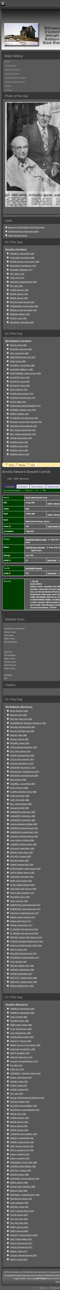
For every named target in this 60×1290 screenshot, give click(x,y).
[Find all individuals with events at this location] (52, 521)
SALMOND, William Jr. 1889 (21, 369)
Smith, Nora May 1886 (19, 795)
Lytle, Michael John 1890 (20, 1033)
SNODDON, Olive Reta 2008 (21, 322)
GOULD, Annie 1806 (18, 345)
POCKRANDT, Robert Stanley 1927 (24, 957)
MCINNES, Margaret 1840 (21, 349)
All (37, 490)
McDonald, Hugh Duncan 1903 (23, 888)
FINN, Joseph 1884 (18, 361)
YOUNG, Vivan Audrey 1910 (21, 393)
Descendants (38, 487)
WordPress (43, 1288)
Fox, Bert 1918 (16, 1065)
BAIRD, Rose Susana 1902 (21, 880)
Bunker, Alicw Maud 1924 (21, 1077)
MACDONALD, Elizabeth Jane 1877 (24, 771)
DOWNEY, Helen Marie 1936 (22, 969)
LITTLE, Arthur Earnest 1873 (22, 759)
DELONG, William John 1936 (22, 965)
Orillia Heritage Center (17, 235)
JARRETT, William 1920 (19, 414)
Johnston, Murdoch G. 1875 (21, 763)
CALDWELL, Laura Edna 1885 (22, 365)
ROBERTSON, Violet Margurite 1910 (25, 905)
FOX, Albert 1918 (17, 273)
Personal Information (12, 490)
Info (33, 465)
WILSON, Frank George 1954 (22, 302)
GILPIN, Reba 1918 (18, 401)
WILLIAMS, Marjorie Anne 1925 (23, 953)
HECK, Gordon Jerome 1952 (21, 1146)
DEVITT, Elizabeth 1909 (19, 1053)
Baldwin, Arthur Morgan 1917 (22, 917)
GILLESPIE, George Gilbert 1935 (23, 1105)
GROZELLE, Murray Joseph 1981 (23, 310)
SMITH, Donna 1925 (18, 949)
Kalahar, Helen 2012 (18, 1251)
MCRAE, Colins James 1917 (21, 925)
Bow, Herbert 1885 (18, 779)
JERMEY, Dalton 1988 (19, 1182)
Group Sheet (51, 560)
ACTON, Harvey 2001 (19, 1215)
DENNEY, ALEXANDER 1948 (21, 1138)
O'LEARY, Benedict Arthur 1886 (23, 791)
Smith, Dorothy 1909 (19, 901)
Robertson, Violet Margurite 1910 (24, 913)
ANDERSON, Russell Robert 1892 (24, 832)
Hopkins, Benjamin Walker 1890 (23, 824)
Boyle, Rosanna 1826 (19, 710)
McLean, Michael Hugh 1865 (22, 731)
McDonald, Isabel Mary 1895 (22, 848)
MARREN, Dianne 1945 (19, 454)
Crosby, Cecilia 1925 (18, 1085)
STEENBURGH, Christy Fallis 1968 (24, 306)
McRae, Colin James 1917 (20, 921)
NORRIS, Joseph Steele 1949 (22, 1142)
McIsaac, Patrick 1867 (19, 739)
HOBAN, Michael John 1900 (21, 864)
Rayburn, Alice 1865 (18, 735)
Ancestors (23, 487)
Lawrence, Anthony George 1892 (24, 836)
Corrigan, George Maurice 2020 (23, 1255)
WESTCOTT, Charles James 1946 (23, 977)
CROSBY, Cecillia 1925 (19, 1089)
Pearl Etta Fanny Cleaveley (35, 547)
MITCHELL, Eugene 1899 (20, 856)
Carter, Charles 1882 (18, 1016)
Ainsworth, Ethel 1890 (19, 808)
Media (22, 465)
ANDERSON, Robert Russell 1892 (24, 828)
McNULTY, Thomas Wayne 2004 (23, 1235)
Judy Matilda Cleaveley (33, 568)
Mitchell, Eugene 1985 (19, 1174)
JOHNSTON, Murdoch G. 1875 (22, 767)
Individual (10, 487)
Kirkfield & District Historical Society (23, 231)
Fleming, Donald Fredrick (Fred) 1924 (26, 945)
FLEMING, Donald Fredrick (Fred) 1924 (26, 941)
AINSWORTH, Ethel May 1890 (22, 812)
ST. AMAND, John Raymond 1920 (24, 418)
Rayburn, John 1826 (18, 715)
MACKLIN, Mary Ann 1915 (21, 1057)
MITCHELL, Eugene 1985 (20, 1170)
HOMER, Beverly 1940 (19, 290)
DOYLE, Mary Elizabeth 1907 (22, 892)
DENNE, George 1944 (19, 294)
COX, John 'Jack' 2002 (19, 1219)
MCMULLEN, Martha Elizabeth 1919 (25, 405)
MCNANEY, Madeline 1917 (21, 269)
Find (11, 465)
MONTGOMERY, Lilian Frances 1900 (25, 868)
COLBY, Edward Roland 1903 (22, 884)
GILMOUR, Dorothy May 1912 (22, 397)
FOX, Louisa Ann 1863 (19, 353)
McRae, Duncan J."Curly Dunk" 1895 (25, 1045)
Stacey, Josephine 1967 (20, 1154)
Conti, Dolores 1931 (18, 961)
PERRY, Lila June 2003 (19, 1227)
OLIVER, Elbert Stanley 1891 (22, 1037)
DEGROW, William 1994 (20, 314)
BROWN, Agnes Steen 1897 (21, 852)
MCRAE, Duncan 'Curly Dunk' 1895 (24, 261)
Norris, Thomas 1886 (19, 787)
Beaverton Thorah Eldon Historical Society (26, 227)
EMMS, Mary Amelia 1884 (21, 1024)
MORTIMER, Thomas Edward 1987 (24, 1178)
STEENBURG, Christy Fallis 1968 (23, 1162)
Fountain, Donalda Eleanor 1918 (24, 1061)
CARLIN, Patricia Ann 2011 (21, 1243)
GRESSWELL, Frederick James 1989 (24, 1194)
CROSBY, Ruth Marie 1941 (21, 438)
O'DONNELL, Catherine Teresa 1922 (25, 1073)
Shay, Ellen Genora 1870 (20, 751)
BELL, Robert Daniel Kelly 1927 (23, 430)
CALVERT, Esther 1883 (19, 1020)
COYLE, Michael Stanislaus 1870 (23, 747)
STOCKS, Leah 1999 (18, 318)
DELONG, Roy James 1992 (21, 1198)
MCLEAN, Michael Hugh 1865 (22, 727)
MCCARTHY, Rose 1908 (19, 377)
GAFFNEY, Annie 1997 (19, 1206)
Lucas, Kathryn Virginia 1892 (22, 840)
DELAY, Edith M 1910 (18, 389)
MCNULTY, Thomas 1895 (20, 1041)
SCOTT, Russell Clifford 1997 (22, 1211)
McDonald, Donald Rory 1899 (22, 1049)
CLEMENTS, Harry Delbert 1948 (23, 1134)
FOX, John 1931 (16, 286)
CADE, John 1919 (17, 277)
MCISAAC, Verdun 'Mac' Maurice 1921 (26, 422)
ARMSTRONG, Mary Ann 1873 (22, 357)
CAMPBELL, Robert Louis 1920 (23, 409)
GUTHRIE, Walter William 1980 (23, 1166)
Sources (28, 490)
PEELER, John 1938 (18, 1114)
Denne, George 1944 (18, 1126)
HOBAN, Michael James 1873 (22, 755)
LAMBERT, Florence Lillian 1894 (23, 844)
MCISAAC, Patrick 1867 (19, 743)
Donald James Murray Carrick (36, 539)
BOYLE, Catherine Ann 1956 (21, 985)
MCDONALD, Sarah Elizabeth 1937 (24, 1109)
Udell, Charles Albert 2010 (21, 1239)
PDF (44, 490)
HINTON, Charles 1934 (19, 1101)
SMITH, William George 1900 (22, 872)
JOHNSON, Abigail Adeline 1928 (23, 281)
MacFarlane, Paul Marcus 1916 (23, 265)
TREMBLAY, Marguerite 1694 (22, 253)
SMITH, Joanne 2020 (18, 1259)
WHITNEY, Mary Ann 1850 (21, 719)
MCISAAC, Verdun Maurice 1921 (23, 426)
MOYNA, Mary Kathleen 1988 (22, 1186)
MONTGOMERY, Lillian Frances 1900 (25, 373)
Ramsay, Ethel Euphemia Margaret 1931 (27, 1097)
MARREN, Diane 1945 (19, 442)
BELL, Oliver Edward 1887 (21, 804)
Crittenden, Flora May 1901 (21, 876)
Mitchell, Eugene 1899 (19, 860)
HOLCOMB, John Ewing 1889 (22, 257)
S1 (33, 581)
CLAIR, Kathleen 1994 (19, 1202)
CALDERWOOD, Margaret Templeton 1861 (28, 723)
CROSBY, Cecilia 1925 (19, 1081)
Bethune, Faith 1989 (18, 1190)
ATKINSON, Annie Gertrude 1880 (24, 775)
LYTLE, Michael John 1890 (21, 1029)
